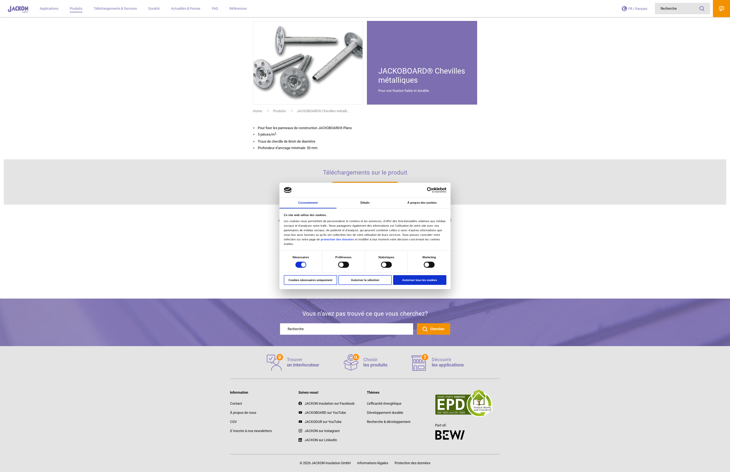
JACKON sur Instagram (322, 431)
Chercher (436, 329)
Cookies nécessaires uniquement (310, 280)
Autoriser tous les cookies (419, 280)
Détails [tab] (365, 202)
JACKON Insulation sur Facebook (330, 403)
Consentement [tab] (308, 202)
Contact (721, 8)
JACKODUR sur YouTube (323, 422)
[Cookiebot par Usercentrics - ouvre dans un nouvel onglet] (429, 190)
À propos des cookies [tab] (422, 202)
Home (257, 111)
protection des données (337, 239)
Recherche (702, 8)
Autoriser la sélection (365, 280)
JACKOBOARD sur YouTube (325, 413)
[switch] (343, 265)
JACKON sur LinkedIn (321, 440)
